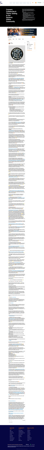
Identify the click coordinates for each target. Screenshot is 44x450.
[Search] (30, 37)
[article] (17, 233)
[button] (35, 2)
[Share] (24, 42)
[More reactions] (11, 420)
